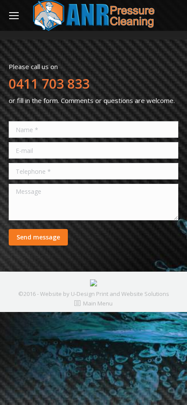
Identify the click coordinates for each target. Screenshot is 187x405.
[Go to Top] (173, 391)
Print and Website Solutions (132, 294)
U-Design (83, 294)
